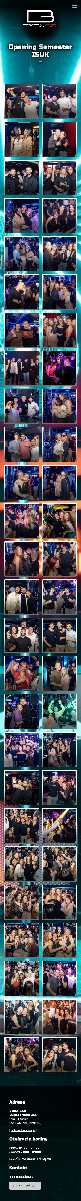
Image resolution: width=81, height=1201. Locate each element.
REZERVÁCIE (25, 1186)
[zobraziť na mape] (23, 1130)
